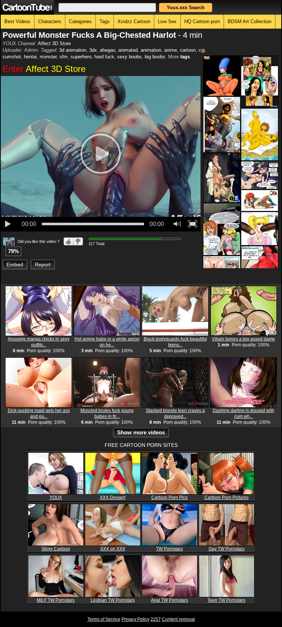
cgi (202, 50)
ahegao (107, 50)
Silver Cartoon (55, 548)
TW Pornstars (169, 548)
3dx (93, 50)
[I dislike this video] (78, 241)
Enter (44, 69)
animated (128, 50)
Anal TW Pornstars (169, 600)
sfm (63, 56)
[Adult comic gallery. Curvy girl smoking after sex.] (259, 175)
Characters (49, 21)
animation (151, 50)
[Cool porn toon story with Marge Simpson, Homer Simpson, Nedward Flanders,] (259, 134)
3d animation (72, 50)
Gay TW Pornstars (227, 548)
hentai (30, 56)
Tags (105, 21)
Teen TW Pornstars (226, 600)
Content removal (178, 619)
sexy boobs (129, 56)
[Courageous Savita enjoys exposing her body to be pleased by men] (259, 81)
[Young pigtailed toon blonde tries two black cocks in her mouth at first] (259, 228)
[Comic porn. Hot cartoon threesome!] (259, 200)
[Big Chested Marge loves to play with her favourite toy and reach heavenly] (222, 75)
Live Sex (167, 21)
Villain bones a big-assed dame (243, 339)
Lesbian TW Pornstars (113, 600)
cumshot (12, 56)
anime (170, 50)
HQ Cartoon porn (202, 21)
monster (48, 56)
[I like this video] (68, 241)
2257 (156, 619)
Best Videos (17, 21)
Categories (80, 21)
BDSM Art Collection (249, 21)
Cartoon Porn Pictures (227, 497)
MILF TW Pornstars (56, 600)
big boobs (155, 56)
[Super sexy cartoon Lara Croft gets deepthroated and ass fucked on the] (222, 178)
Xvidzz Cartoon (134, 21)
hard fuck (104, 56)
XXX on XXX (112, 548)
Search (186, 7)
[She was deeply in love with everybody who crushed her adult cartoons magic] (222, 229)
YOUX (56, 497)
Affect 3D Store (54, 43)
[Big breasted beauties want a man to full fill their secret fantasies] (222, 124)
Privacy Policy (135, 619)
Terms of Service (103, 619)
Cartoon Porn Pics (169, 497)
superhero (80, 56)
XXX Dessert (112, 497)
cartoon (188, 50)
